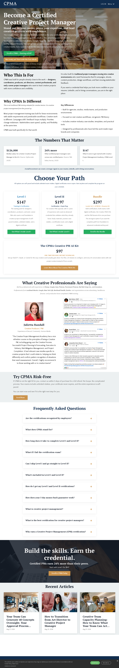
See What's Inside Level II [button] (59, 232)
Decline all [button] (106, 663)
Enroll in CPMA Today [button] (59, 573)
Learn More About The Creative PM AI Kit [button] (59, 268)
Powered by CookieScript (10, 666)
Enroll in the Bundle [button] (97, 232)
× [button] (117, 661)
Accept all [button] (95, 663)
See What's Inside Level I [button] (21, 232)
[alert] (59, 663)
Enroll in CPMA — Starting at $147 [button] (19, 53)
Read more (15, 663)
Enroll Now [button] (20, 398)
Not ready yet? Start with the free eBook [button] (20, 59)
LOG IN (103, 4)
